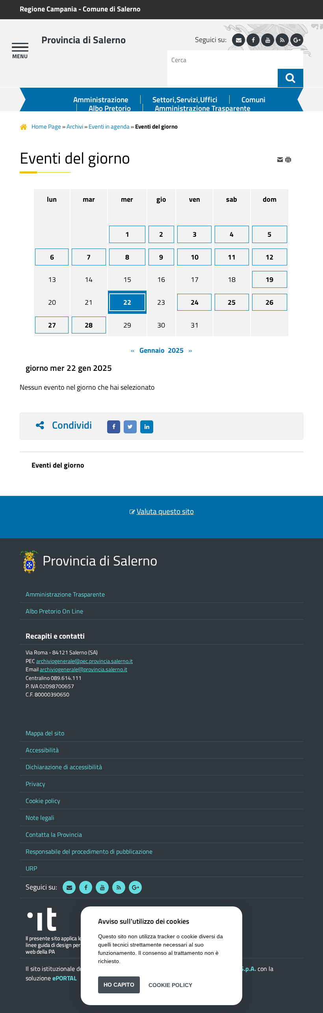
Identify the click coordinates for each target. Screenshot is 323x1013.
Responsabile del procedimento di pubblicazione (89, 851)
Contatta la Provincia (54, 834)
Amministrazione (100, 99)
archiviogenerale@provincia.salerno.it (83, 669)
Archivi (75, 126)
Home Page (46, 126)
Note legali (40, 817)
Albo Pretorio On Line (54, 611)
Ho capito (119, 985)
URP (31, 868)
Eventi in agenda (109, 126)
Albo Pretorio (110, 108)
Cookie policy (43, 800)
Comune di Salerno (112, 9)
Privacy (35, 783)
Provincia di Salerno (83, 39)
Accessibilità (42, 750)
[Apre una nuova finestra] (113, 426)
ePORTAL (64, 978)
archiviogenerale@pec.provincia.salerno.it (84, 661)
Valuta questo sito (165, 511)
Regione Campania (48, 9)
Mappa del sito (45, 733)
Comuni (253, 99)
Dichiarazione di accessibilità (64, 767)
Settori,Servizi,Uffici (184, 99)
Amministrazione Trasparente (203, 108)
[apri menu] (20, 47)
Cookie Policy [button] (170, 985)
